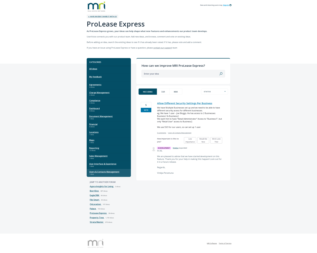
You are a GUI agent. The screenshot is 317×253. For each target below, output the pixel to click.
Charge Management (99, 92)
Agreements (95, 84)
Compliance (94, 100)
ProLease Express (98, 213)
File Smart (95, 199)
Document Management (101, 116)
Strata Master (97, 222)
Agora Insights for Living (102, 186)
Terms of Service (225, 243)
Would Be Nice (204, 140)
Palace (93, 208)
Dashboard (94, 108)
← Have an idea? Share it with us (102, 16)
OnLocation (95, 204)
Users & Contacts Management (104, 171)
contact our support (162, 47)
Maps (91, 140)
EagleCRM (95, 195)
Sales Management (98, 156)
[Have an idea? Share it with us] (96, 6)
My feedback (95, 76)
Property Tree (97, 217)
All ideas (93, 68)
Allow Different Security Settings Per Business (184, 103)
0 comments (161, 133)
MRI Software (212, 243)
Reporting (94, 148)
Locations (94, 132)
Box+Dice (94, 191)
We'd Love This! (217, 140)
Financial (93, 124)
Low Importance (190, 140)
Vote (146, 110)
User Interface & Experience (102, 164)
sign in (226, 5)
